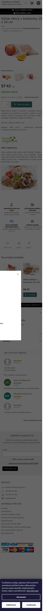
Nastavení (21, 597)
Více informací (32, 590)
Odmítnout (11, 605)
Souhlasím (31, 605)
